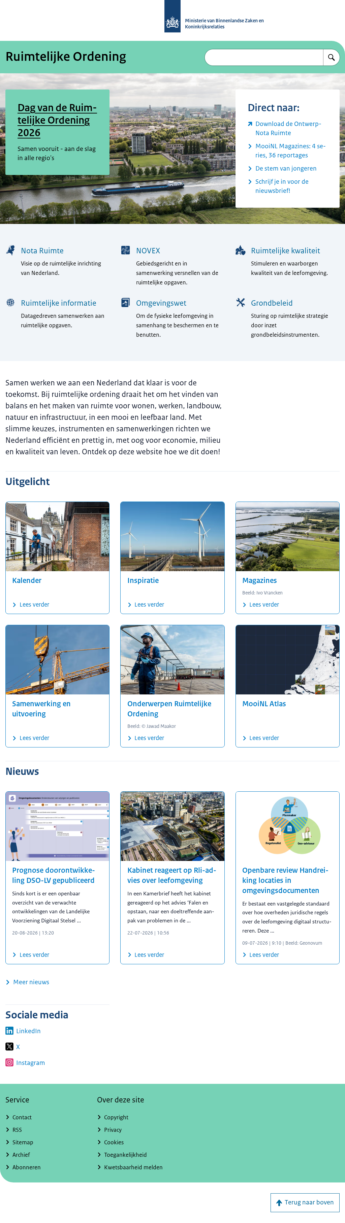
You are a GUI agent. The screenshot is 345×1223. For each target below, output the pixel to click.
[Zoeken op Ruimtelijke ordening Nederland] (331, 57)
